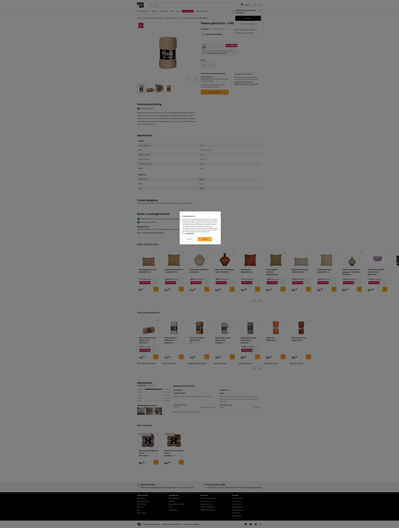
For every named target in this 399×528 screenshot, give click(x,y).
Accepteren (204, 239)
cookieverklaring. (190, 233)
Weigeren (189, 239)
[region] (200, 228)
